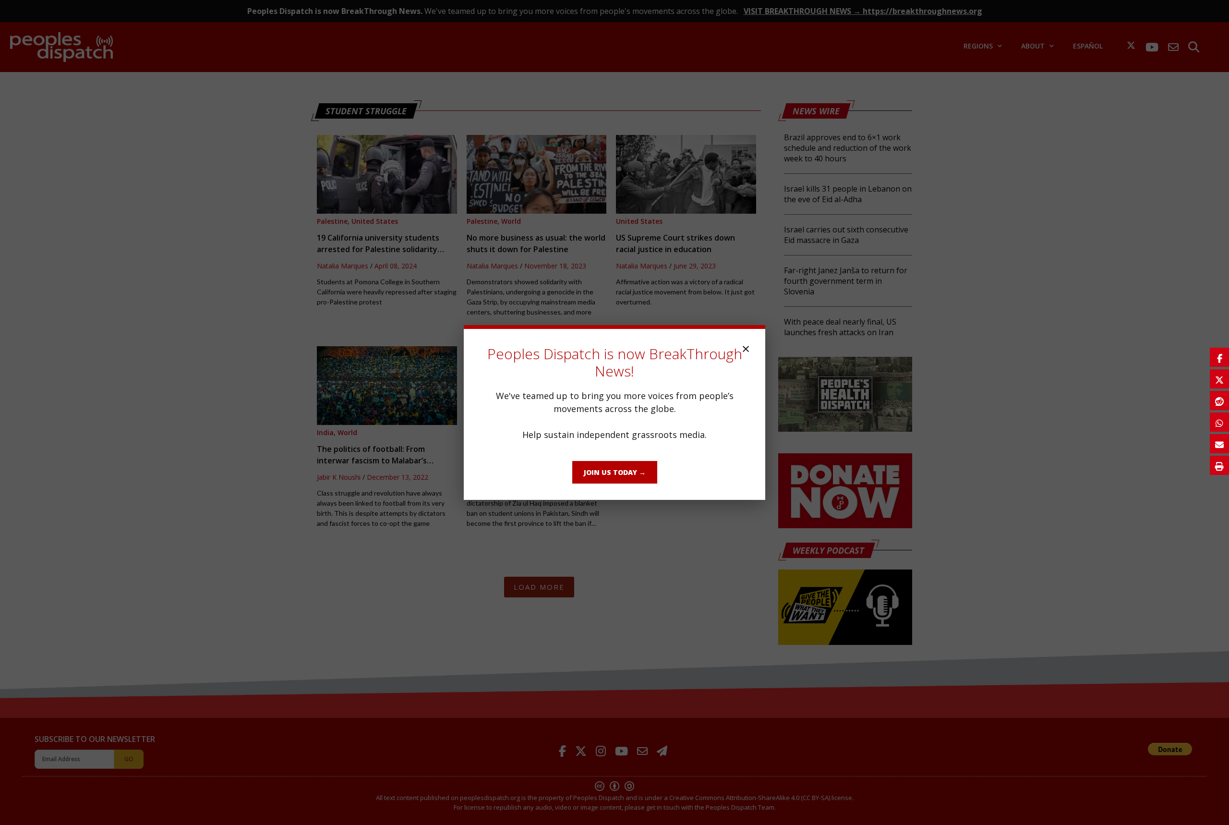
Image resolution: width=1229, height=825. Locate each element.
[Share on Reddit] (1219, 400)
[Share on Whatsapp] (1219, 422)
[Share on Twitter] (1219, 378)
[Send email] (1219, 443)
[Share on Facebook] (1219, 357)
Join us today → (615, 472)
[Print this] (1219, 465)
